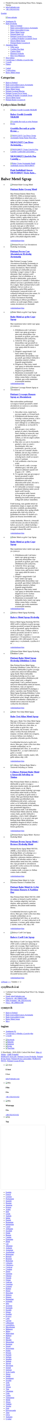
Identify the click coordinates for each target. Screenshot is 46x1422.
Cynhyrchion (10, 70)
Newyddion (10, 58)
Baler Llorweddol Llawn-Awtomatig (24, 28)
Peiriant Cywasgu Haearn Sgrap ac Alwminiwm (23, 395)
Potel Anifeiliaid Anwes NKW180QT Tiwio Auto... (23, 171)
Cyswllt (8, 62)
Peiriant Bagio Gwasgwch (20, 43)
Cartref (8, 68)
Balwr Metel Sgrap (17, 32)
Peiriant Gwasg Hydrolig (26, 1057)
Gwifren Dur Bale (17, 49)
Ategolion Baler (12, 45)
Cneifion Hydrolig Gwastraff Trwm (23, 39)
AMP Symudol (12, 1054)
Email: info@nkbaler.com (15, 996)
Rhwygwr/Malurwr (17, 56)
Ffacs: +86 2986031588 (14, 1003)
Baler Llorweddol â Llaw (19, 30)
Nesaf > (6, 982)
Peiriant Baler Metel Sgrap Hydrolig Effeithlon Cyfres (23, 659)
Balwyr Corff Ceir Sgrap (22, 937)
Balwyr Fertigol (16, 26)
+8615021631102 (12, 1115)
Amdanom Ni (11, 21)
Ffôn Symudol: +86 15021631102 (18, 1000)
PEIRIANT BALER (9, 1057)
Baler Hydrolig (11, 24)
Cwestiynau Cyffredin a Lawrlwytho (19, 60)
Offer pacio (14, 47)
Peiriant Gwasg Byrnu (15, 1061)
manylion (20, 241)
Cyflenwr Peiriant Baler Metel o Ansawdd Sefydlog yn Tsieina (24, 774)
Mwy (8, 1021)
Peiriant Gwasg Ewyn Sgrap (21, 36)
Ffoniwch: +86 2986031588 (16, 998)
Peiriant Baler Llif (17, 34)
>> (10, 982)
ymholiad (13, 241)
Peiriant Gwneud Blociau (15, 91)
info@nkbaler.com (12, 7)
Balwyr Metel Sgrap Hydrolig (24, 617)
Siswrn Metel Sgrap (17, 41)
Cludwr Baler (15, 51)
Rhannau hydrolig (17, 54)
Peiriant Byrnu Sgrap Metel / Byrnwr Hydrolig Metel (24, 842)
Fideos (8, 64)
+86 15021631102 (12, 9)
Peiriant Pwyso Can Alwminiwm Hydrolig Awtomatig (20, 254)
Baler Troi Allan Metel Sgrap (24, 716)
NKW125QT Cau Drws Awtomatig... (21, 143)
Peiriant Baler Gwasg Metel (23, 189)
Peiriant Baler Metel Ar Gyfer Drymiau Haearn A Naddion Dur (24, 890)
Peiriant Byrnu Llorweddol (21, 1059)
